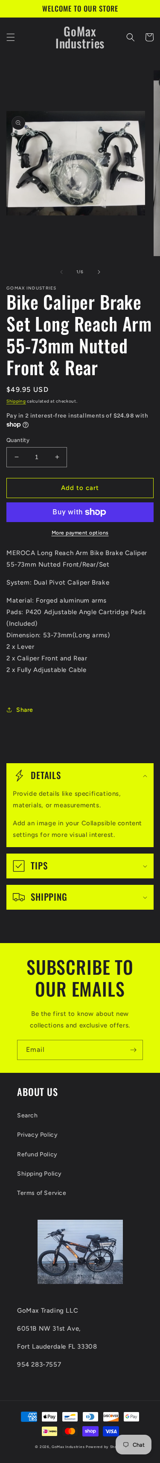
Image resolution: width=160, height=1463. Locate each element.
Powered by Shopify (105, 1447)
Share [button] (24, 710)
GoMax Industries (68, 1447)
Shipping (16, 401)
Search (27, 1115)
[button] (10, 37)
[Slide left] (61, 272)
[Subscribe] (133, 1050)
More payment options (80, 533)
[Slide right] (99, 272)
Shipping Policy (39, 1173)
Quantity (17, 440)
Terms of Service (42, 1193)
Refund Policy (37, 1154)
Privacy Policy (37, 1134)
